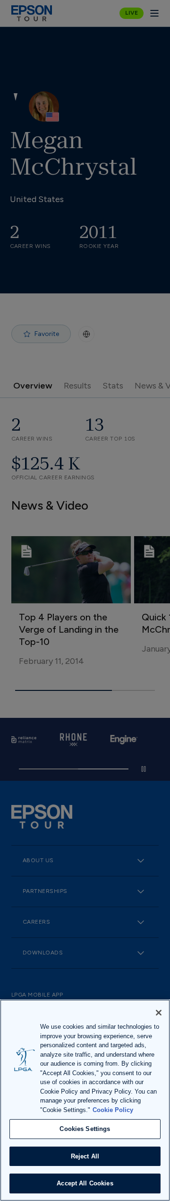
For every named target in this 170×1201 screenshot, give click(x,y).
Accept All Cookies (85, 1183)
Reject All (85, 1156)
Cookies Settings (85, 1128)
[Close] (158, 1012)
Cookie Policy (113, 1109)
